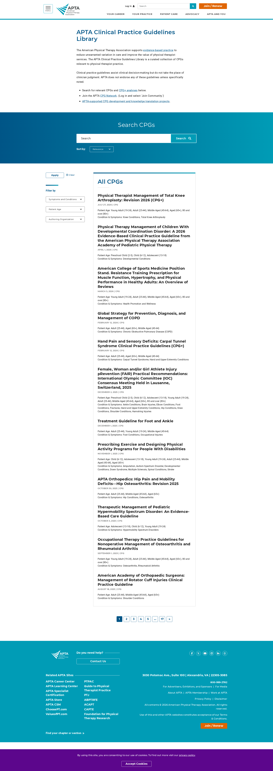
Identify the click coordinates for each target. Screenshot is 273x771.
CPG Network (108, 95)
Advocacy (192, 14)
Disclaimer (221, 699)
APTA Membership (196, 692)
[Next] (169, 619)
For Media (221, 686)
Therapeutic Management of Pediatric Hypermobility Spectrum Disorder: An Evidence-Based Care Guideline (144, 511)
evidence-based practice (158, 50)
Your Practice (142, 14)
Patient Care (169, 14)
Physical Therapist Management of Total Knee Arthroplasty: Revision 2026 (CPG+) (141, 197)
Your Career (116, 14)
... (155, 619)
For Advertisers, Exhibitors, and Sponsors (187, 686)
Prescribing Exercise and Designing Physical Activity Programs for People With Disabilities (142, 446)
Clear (72, 175)
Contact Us (98, 661)
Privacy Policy (203, 699)
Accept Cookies (136, 763)
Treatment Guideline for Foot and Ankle (135, 421)
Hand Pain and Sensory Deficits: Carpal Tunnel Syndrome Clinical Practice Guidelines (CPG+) (142, 343)
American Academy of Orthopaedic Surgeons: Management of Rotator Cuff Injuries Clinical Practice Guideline (141, 580)
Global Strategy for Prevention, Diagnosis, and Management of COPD (142, 315)
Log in (128, 6)
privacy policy (187, 755)
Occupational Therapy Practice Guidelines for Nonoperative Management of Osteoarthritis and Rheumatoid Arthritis (144, 544)
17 (162, 619)
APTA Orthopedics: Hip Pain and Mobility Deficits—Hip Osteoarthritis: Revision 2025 (138, 481)
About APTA (175, 692)
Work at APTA (219, 692)
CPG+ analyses (128, 90)
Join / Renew (213, 6)
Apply (55, 175)
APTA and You (216, 14)
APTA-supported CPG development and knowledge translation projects (126, 101)
